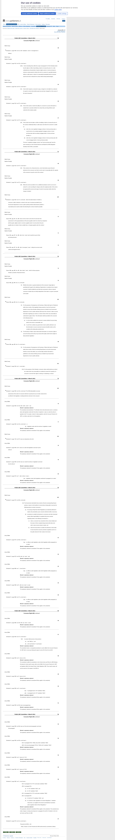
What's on (20, 26)
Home (4, 24)
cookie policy (58, 9)
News (54, 26)
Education (48, 24)
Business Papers (26, 28)
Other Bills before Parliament (59, 32)
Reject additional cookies (47, 13)
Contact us (63, 18)
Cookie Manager (49, 837)
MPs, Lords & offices (22, 24)
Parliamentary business (12, 24)
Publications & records (41, 26)
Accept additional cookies (29, 13)
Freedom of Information (19, 837)
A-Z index (4, 837)
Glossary (8, 837)
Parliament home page (10, 28)
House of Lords (15, 26)
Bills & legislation (26, 26)
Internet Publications (61, 31)
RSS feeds (58, 18)
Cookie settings (61, 13)
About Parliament (30, 24)
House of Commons (7, 26)
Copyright (34, 837)
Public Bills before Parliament (34, 28)
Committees (33, 26)
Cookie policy (44, 837)
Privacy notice (39, 837)
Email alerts (53, 18)
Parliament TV (49, 26)
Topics (57, 26)
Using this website (29, 837)
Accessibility (48, 18)
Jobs (24, 837)
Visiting (43, 24)
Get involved (38, 24)
